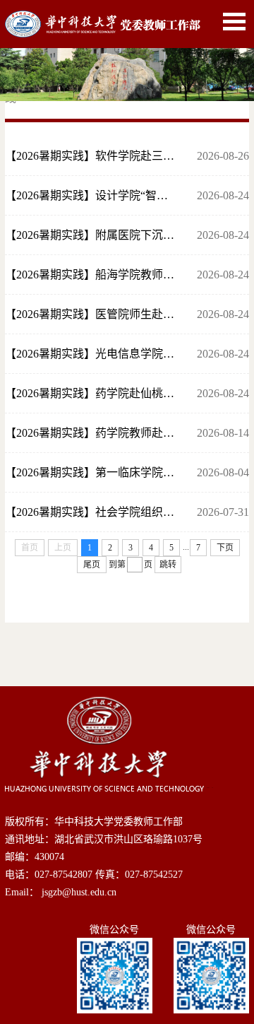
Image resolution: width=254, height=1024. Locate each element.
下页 (225, 548)
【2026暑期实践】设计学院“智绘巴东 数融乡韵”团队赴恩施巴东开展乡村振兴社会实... (90, 195)
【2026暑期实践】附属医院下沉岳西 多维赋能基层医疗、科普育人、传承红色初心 (90, 235)
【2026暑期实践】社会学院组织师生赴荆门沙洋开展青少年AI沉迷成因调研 (90, 512)
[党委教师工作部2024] (102, 18)
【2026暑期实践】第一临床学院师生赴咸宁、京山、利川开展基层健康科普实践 (90, 472)
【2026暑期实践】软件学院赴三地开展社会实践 (90, 156)
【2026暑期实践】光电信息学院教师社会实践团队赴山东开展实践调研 (90, 354)
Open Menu (234, 21)
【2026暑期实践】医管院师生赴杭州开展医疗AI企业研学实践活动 (90, 314)
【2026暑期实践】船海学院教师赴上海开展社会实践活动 (90, 275)
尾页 (91, 565)
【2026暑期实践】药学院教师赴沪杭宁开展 (90, 433)
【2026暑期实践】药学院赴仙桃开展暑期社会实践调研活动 (90, 393)
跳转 (167, 565)
